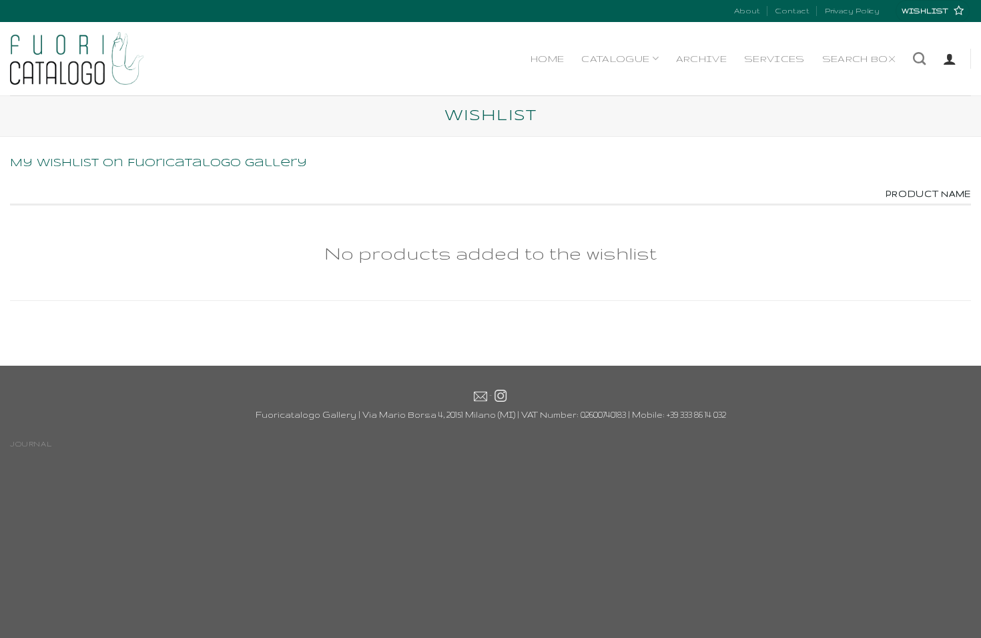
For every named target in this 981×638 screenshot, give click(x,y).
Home (547, 58)
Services (774, 58)
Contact (792, 11)
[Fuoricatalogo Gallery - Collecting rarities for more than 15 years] (76, 58)
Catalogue (615, 58)
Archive (701, 58)
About (747, 11)
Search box (859, 58)
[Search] (919, 58)
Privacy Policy (852, 11)
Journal (30, 444)
